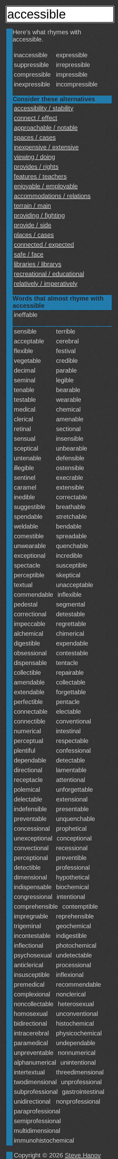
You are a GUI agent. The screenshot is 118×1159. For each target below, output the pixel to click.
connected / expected (44, 244)
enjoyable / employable (46, 186)
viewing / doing (34, 156)
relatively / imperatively (45, 283)
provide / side (32, 225)
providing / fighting (39, 215)
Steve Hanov (83, 1155)
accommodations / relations (52, 195)
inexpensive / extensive (46, 147)
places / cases (34, 234)
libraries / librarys (37, 264)
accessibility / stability (43, 108)
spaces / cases (35, 137)
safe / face (28, 254)
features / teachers (40, 176)
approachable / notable (46, 127)
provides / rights (36, 166)
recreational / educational (49, 273)
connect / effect (35, 117)
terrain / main (32, 205)
